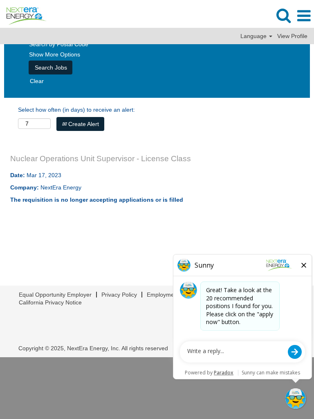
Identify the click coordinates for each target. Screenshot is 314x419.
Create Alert (83, 124)
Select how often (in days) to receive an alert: (76, 109)
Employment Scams (172, 294)
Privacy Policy (119, 294)
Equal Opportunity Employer (55, 294)
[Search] (283, 15)
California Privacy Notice (50, 302)
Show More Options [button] (54, 54)
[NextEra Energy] (23, 15)
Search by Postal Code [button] (58, 44)
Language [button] (254, 36)
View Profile (292, 36)
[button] (304, 15)
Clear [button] (37, 81)
